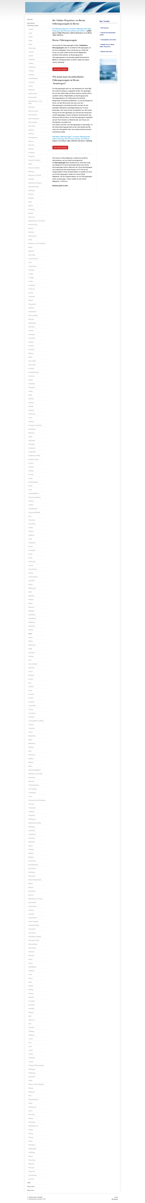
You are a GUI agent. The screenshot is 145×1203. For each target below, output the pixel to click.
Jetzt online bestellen (60, 69)
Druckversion (33, 1197)
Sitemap (40, 1197)
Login (116, 1197)
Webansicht (115, 1199)
